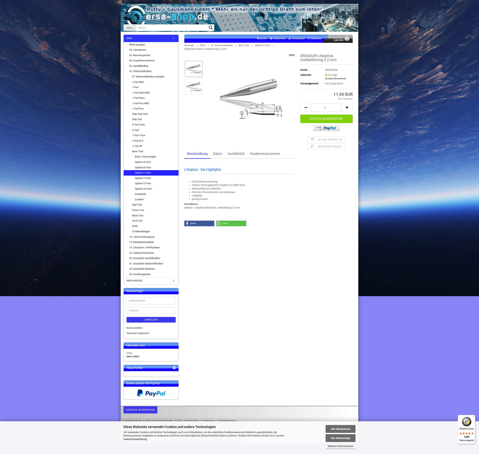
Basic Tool (137, 151)
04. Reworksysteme (139, 55)
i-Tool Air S (137, 140)
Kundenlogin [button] (298, 38)
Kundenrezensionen (265, 154)
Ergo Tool (137, 204)
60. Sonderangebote (139, 274)
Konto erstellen (134, 327)
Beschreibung (197, 154)
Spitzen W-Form (143, 188)
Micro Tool (137, 215)
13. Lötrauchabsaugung (141, 236)
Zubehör (139, 199)
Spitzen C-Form (143, 172)
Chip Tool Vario (140, 114)
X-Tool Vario (138, 124)
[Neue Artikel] (174, 368)
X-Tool (135, 130)
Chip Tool (137, 119)
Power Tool (138, 210)
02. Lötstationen (137, 49)
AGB (178, 420)
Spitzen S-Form (143, 183)
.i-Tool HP (137, 146)
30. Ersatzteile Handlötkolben (144, 258)
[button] (278, 39)
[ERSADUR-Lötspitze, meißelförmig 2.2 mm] (250, 95)
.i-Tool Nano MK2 (141, 92)
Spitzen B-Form (143, 167)
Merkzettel (315, 38)
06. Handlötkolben (138, 66)
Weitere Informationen (340, 446)
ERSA (292, 55)
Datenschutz (192, 420)
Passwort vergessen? (137, 333)
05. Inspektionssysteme (142, 60)
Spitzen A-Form (143, 162)
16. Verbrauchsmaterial (141, 252)
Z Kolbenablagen (141, 231)
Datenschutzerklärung (135, 439)
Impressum (208, 420)
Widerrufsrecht (132, 420)
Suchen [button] (263, 38)
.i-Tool (135, 87)
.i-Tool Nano (138, 97)
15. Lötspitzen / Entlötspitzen (144, 247)
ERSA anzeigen (137, 44)
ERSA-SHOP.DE (134, 280)
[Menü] (473, 417)
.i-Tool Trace (138, 135)
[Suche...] (210, 27)
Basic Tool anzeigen (145, 156)
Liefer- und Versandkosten (158, 420)
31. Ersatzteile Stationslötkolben (146, 263)
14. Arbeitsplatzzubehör (141, 242)
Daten (217, 154)
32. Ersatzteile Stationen (142, 268)
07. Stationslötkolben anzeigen (148, 76)
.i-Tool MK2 (138, 82)
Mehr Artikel (132, 356)
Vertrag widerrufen (140, 409)
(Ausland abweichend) (335, 78)
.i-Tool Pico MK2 (140, 103)
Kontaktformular (227, 420)
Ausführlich (236, 154)
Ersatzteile (140, 194)
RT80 (135, 226)
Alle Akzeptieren (340, 428)
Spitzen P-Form (143, 178)
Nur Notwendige (340, 438)
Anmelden (151, 319)
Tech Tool (137, 220)
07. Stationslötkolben (140, 71)
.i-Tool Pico (138, 108)
